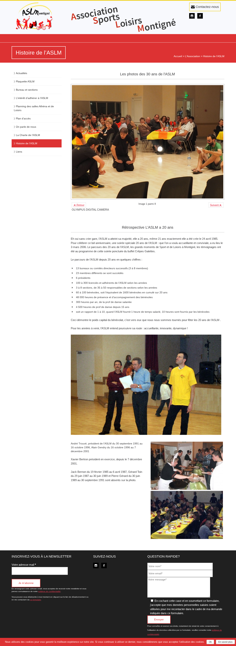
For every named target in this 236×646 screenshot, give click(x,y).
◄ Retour (78, 204)
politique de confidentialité (49, 591)
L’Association (192, 56)
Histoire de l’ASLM (26, 143)
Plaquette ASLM (25, 81)
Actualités (21, 73)
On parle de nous (26, 126)
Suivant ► (216, 204)
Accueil (178, 56)
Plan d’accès (23, 118)
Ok (210, 642)
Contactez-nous (207, 7)
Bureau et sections (27, 89)
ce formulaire (35, 600)
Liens (19, 151)
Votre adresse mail (24, 564)
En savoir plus (225, 642)
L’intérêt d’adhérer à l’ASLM (32, 98)
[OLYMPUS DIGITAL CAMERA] (147, 142)
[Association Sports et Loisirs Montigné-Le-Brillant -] (37, 16)
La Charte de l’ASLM (28, 135)
